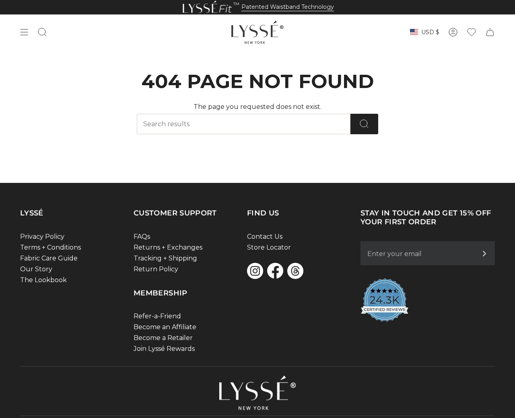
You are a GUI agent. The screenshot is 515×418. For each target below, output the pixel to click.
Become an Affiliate (165, 327)
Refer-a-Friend (157, 316)
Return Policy (156, 269)
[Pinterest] (295, 271)
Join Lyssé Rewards (164, 348)
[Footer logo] (257, 392)
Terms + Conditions (50, 247)
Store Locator (269, 247)
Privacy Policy (42, 236)
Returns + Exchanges (168, 247)
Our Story (36, 269)
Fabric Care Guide (49, 258)
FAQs (142, 236)
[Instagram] (255, 271)
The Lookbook (43, 280)
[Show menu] (24, 32)
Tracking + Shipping (165, 258)
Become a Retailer (163, 338)
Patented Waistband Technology (287, 6)
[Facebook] (275, 271)
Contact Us (264, 236)
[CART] (490, 32)
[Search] (364, 124)
